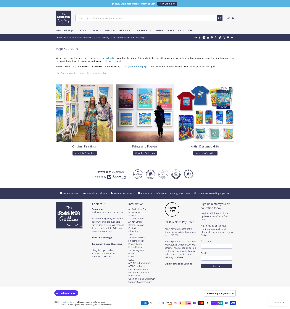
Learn (191, 30)
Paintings (68, 30)
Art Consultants (136, 218)
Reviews (160, 30)
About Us (133, 215)
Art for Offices (135, 221)
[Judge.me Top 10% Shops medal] (176, 174)
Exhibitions (124, 30)
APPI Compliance (136, 266)
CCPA (131, 259)
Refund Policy (135, 247)
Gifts (95, 30)
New (58, 30)
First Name (206, 241)
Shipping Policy (136, 240)
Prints (83, 30)
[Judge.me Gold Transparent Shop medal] (138, 174)
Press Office (134, 275)
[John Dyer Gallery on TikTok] (220, 37)
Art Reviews (134, 212)
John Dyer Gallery (68, 302)
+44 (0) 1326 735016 (113, 212)
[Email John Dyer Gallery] (195, 37)
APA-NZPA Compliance (139, 262)
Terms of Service (136, 237)
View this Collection (84, 153)
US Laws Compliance (138, 272)
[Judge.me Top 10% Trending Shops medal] (188, 174)
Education (133, 231)
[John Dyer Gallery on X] (224, 37)
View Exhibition (167, 3)
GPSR (131, 256)
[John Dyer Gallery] (63, 18)
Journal (170, 30)
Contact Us (133, 228)
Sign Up (217, 266)
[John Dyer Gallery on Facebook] (199, 37)
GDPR (131, 253)
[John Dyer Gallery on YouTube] (232, 37)
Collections (143, 30)
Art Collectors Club (137, 209)
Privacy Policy (135, 243)
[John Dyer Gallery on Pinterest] (212, 37)
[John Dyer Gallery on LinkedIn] (207, 37)
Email (204, 253)
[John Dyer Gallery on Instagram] (204, 37)
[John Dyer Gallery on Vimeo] (228, 37)
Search (131, 234)
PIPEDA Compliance (138, 269)
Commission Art (136, 224)
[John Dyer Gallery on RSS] (216, 37)
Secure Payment (136, 250)
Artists (108, 30)
